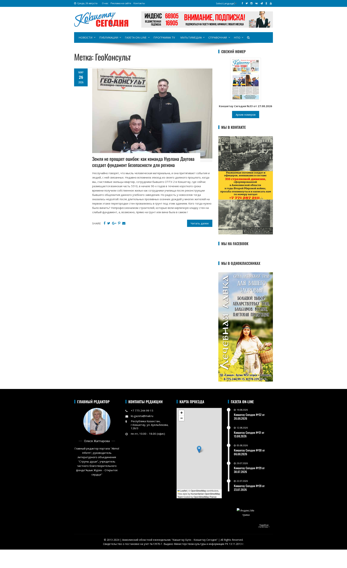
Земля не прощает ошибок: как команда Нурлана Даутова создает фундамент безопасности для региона (143, 161)
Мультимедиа (191, 37)
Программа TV (164, 37)
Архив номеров (246, 114)
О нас (105, 3)
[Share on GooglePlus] (114, 223)
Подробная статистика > (263, 526)
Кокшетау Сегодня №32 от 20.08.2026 (249, 416)
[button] (199, 449)
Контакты (139, 3)
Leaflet (183, 490)
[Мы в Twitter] (247, 3)
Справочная (217, 37)
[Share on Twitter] (108, 223)
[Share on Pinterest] (119, 223)
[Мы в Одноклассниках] (266, 3)
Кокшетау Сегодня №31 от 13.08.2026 (249, 434)
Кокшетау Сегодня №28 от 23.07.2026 (249, 488)
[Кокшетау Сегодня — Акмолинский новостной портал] (101, 19)
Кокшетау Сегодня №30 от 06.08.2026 (249, 452)
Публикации (108, 37)
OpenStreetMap (198, 490)
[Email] (123, 223)
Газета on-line (136, 37)
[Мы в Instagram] (251, 3)
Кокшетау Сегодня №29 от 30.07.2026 (249, 470)
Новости (85, 37)
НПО (237, 37)
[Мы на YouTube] (271, 3)
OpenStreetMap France (205, 496)
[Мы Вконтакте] (256, 3)
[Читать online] (245, 79)
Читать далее (200, 223)
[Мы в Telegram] (261, 3)
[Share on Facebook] (104, 223)
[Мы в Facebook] (242, 3)
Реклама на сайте (121, 3)
